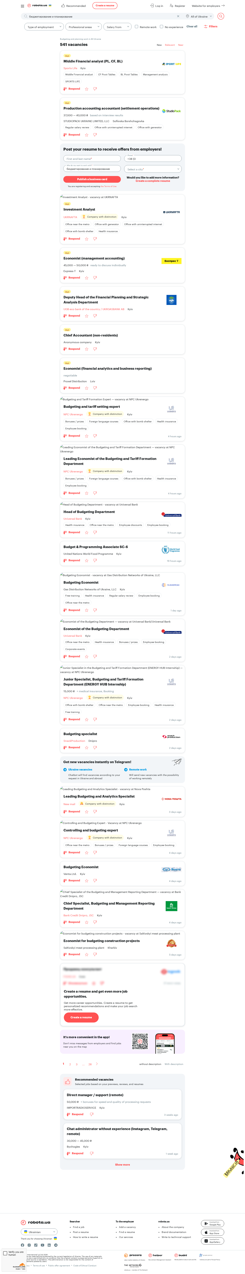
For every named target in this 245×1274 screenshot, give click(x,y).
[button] (212, 1223)
